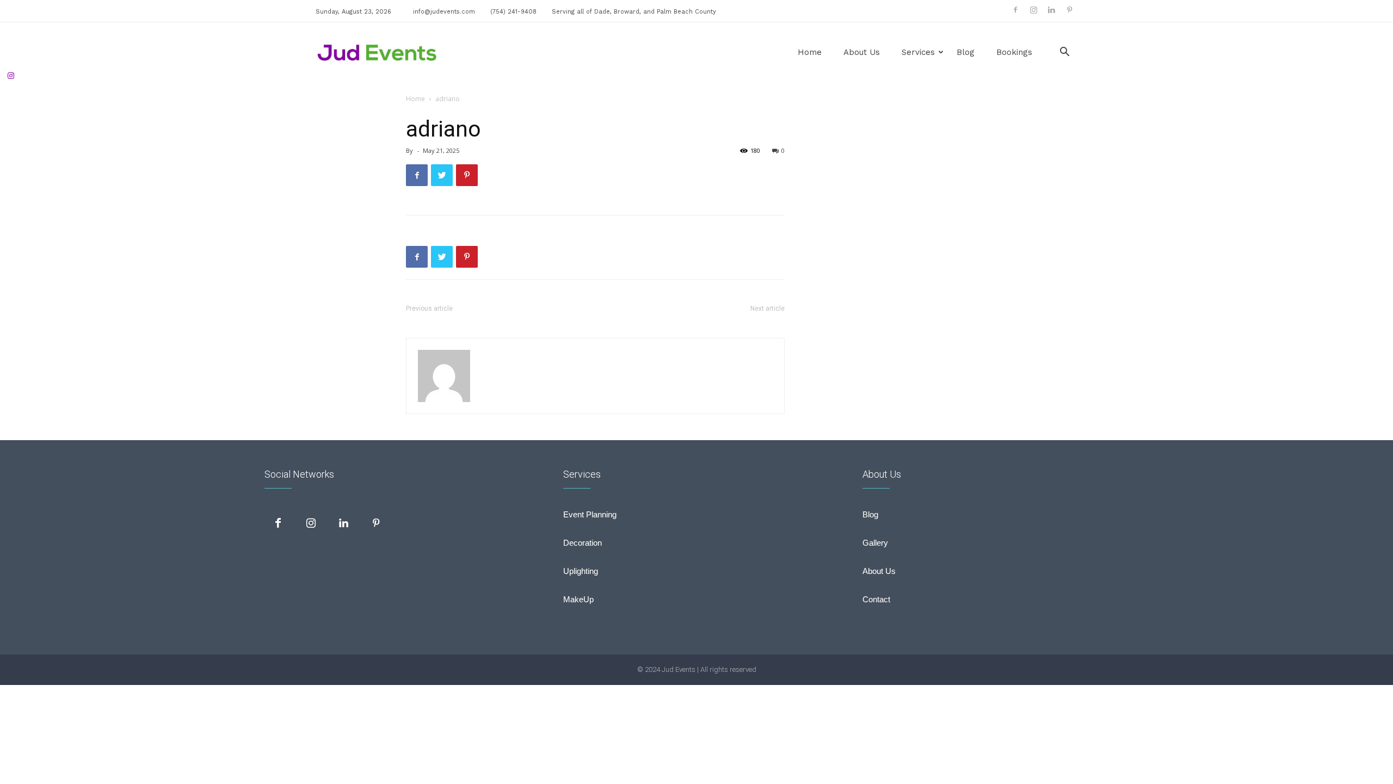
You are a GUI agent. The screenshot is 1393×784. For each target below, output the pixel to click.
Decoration (582, 542)
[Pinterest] (1069, 10)
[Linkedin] (1051, 10)
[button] (1064, 53)
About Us (861, 52)
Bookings (1014, 52)
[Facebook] (1015, 10)
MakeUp (578, 599)
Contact (876, 599)
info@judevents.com (444, 11)
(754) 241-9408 (513, 11)
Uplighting (580, 571)
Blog (966, 52)
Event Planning (590, 514)
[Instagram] (1033, 10)
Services (918, 52)
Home (810, 52)
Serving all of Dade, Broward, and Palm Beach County (634, 11)
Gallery (875, 542)
